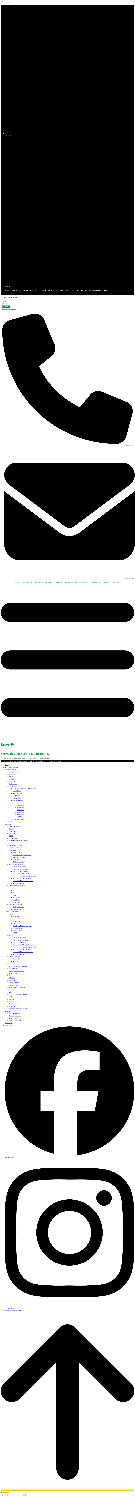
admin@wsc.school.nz (128, 578)
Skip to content (5, 2)
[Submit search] (25, 1495)
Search (4, 301)
